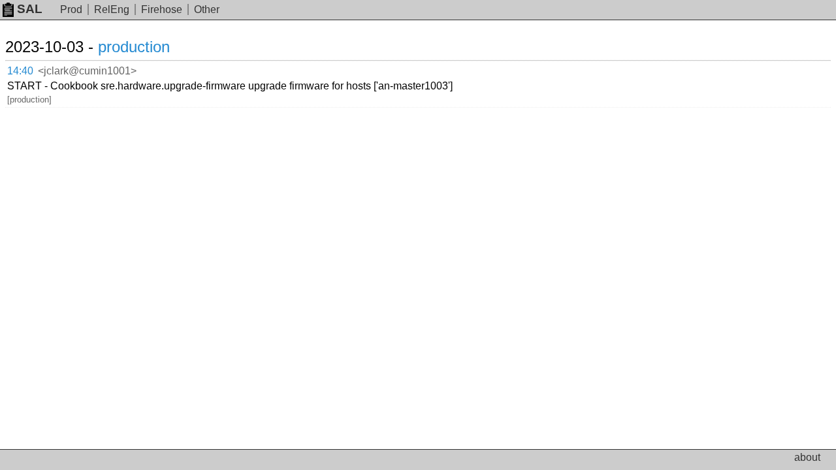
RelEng (111, 9)
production (134, 46)
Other (206, 9)
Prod (71, 9)
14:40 (20, 70)
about (807, 457)
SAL (29, 9)
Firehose (161, 9)
